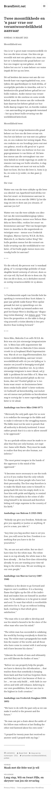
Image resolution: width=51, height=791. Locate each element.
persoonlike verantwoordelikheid (34, 756)
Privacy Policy (9, 787)
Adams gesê (34, 315)
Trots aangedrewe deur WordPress (30, 787)
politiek (6, 758)
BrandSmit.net (15, 6)
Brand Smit (23, 753)
